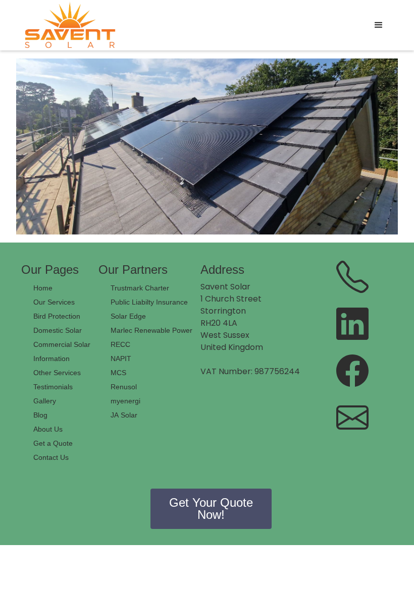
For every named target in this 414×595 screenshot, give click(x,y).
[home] (70, 25)
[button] (379, 25)
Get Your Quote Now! (211, 508)
